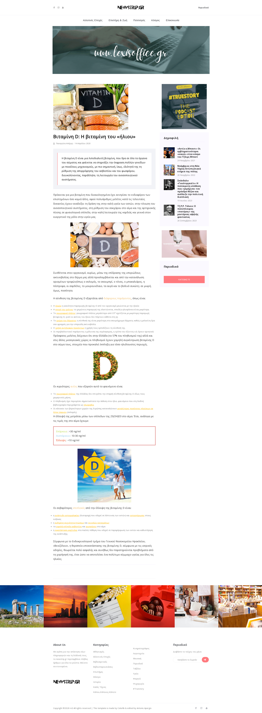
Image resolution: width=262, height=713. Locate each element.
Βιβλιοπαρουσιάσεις (103, 666)
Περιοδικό (203, 7)
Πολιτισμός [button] (139, 20)
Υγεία (135, 673)
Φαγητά (137, 678)
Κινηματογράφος (141, 648)
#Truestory (138, 688)
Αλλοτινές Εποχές (101, 656)
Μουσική (137, 658)
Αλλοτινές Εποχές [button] (92, 20)
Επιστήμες (98, 671)
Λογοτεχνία (138, 653)
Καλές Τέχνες (99, 687)
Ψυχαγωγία (138, 683)
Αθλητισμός (98, 651)
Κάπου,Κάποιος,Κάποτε (104, 692)
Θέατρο (97, 676)
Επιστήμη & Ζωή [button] (118, 20)
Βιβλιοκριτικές (100, 661)
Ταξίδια (136, 668)
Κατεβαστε (184, 279)
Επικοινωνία (172, 20)
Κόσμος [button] (155, 20)
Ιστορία (97, 682)
